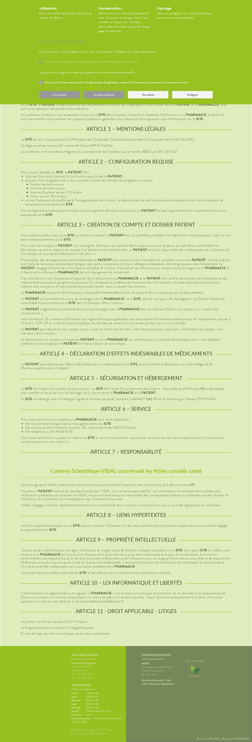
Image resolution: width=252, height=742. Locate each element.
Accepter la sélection (104, 95)
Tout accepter (60, 95)
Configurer (192, 95)
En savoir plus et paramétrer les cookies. (62, 41)
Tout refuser (148, 95)
